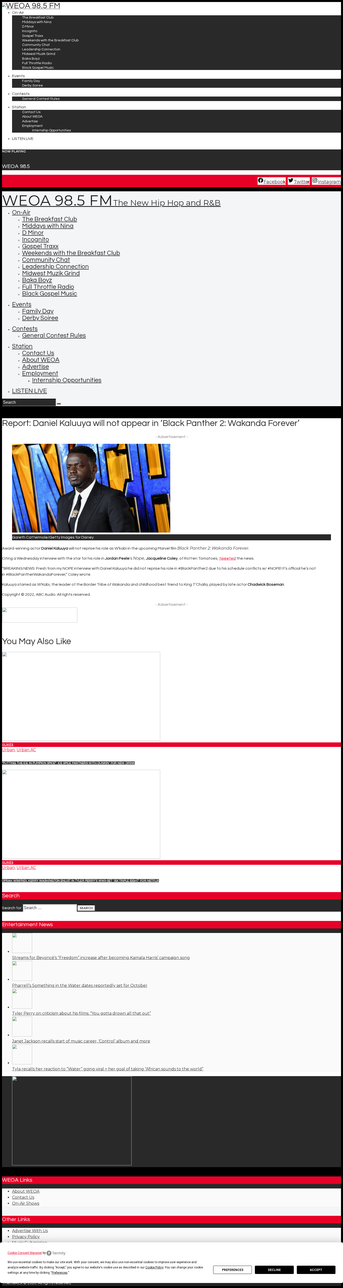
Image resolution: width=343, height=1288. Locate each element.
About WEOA (25, 1191)
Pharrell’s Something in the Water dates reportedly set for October (79, 985)
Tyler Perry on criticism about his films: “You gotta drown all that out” (81, 1013)
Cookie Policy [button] (154, 1267)
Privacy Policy (26, 1236)
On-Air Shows (25, 1203)
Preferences (232, 1270)
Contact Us (23, 1197)
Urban (8, 749)
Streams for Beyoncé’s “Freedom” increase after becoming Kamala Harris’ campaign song (101, 957)
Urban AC (26, 749)
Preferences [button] (60, 1272)
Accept (316, 1270)
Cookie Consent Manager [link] (25, 1253)
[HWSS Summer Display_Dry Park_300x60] (39, 621)
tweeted (227, 558)
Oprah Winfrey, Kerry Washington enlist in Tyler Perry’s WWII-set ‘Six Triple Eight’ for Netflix (80, 880)
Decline (274, 1270)
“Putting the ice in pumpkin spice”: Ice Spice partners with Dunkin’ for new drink (68, 763)
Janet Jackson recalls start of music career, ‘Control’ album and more (81, 1041)
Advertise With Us (30, 1230)
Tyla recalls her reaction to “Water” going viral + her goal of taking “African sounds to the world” (107, 1069)
